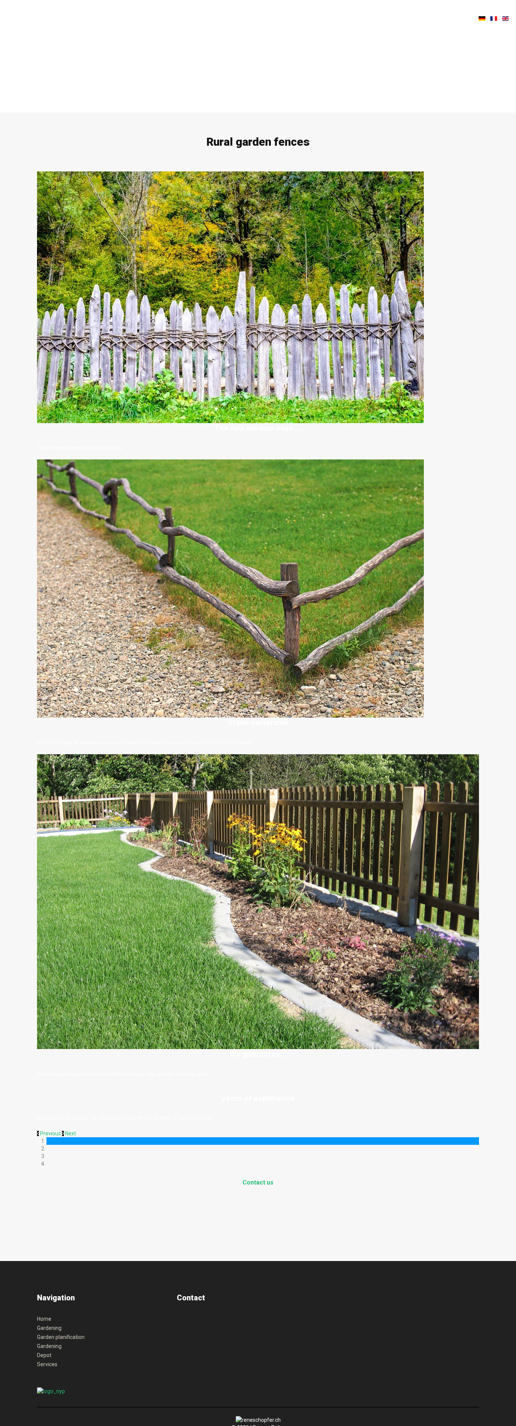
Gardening (49, 1328)
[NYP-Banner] (51, 1391)
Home (44, 1319)
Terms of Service (211, 1353)
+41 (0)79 (186, 1322)
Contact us (258, 1182)
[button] (49, 1133)
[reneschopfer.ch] (69, 23)
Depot (44, 1355)
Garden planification (61, 1337)
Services (47, 1364)
